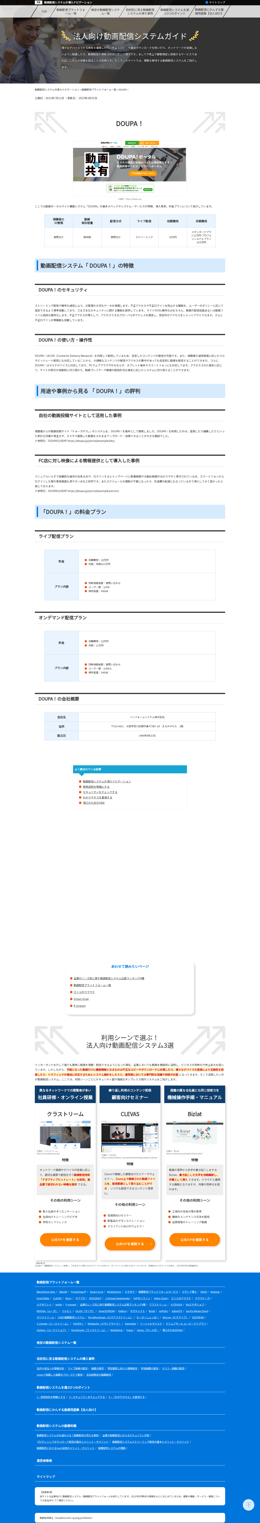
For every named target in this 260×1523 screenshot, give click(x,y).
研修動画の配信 (149, 1368)
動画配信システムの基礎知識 (56, 1425)
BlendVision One (46, 1292)
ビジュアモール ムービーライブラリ (186, 1323)
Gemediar (130, 1323)
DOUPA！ (78, 1323)
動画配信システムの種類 (111, 1448)
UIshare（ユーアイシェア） (52, 1330)
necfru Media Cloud (197, 1311)
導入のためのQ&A (93, 803)
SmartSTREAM (107, 1311)
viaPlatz (163, 1311)
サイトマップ (217, 2)
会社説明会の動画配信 (98, 1374)
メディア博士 (189, 1292)
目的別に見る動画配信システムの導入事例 (140, 11)
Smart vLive (81, 999)
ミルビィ (67, 1311)
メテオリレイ (44, 1304)
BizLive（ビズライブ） (175, 1317)
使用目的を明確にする (96, 787)
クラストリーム (158, 1304)
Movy (68, 1298)
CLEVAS (57, 1298)
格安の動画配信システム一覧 (105, 11)
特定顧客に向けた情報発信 (122, 1368)
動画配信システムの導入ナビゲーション (68, 2)
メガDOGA (176, 1304)
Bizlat (152, 1311)
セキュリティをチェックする (100, 792)
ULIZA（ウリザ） (85, 1311)
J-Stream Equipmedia (117, 1298)
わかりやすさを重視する (97, 797)
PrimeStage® (78, 1292)
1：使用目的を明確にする (51, 1397)
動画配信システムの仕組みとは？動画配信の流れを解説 (68, 1435)
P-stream (80, 1006)
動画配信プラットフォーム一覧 (71, 11)
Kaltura (122, 1311)
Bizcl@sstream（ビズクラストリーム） (110, 1317)
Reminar (215, 1292)
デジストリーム (45, 1317)
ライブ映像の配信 (78, 1368)
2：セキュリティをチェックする (87, 1397)
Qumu (129, 1330)
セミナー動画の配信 (173, 1368)
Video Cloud (160, 1298)
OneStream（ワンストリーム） (89, 1330)
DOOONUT (95, 1298)
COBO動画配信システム (71, 1317)
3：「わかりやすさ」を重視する (127, 1397)
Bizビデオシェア (195, 1304)
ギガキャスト (137, 1311)
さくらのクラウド (84, 992)
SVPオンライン (141, 1298)
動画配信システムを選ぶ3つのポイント (174, 11)
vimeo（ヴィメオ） (148, 1330)
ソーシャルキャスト (151, 1323)
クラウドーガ (202, 1298)
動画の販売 (97, 1368)
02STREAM (198, 1317)
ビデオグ (130, 1292)
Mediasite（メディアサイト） (104, 1323)
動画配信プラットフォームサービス (158, 1292)
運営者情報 (44, 1460)
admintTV (177, 1311)
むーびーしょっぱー (148, 1317)
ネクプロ (80, 1298)
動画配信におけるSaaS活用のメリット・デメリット (65, 1448)
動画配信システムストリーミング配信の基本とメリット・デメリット (150, 1442)
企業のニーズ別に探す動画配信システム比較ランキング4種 (109, 978)
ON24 (203, 1292)
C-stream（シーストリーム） (53, 1323)
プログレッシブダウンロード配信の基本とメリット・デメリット (72, 1442)
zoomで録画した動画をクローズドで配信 (60, 1374)
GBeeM (63, 1292)
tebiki (58, 1304)
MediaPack (116, 1330)
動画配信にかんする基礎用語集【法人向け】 (209, 11)
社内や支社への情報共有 (50, 1368)
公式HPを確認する (65, 1239)
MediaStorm (114, 1292)
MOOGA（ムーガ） (47, 1311)
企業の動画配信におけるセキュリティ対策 (125, 1435)
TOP (44, 11)
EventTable (43, 1298)
